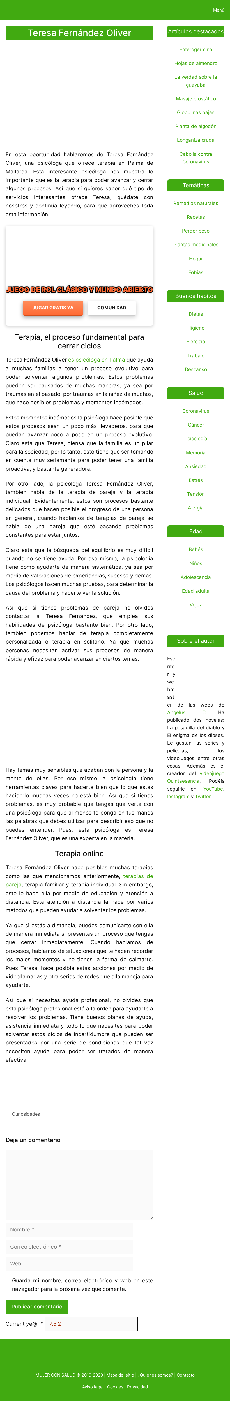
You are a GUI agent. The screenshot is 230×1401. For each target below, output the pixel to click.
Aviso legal (93, 1386)
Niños (195, 563)
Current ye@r (24, 1324)
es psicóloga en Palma (96, 360)
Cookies (115, 1386)
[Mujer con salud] (18, 10)
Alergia (196, 508)
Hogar (196, 258)
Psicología (196, 438)
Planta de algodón (196, 126)
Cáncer (196, 425)
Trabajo (195, 355)
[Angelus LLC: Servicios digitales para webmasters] (79, 1085)
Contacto (186, 1375)
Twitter (202, 796)
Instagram (178, 796)
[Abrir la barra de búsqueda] (189, 10)
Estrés (196, 480)
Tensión (196, 494)
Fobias (195, 272)
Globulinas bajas (196, 112)
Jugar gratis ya (53, 307)
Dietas (196, 314)
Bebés (196, 549)
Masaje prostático (196, 98)
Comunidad (111, 307)
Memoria (196, 452)
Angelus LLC (186, 712)
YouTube (213, 789)
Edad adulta (196, 591)
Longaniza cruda (196, 140)
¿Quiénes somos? (155, 1375)
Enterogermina (196, 49)
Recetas (196, 217)
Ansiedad (196, 466)
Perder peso (196, 231)
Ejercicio (196, 341)
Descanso (196, 369)
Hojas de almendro (195, 63)
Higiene (195, 328)
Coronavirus (195, 411)
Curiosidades (26, 1114)
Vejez (196, 605)
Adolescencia (196, 577)
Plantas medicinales (196, 244)
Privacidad (137, 1386)
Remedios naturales (195, 203)
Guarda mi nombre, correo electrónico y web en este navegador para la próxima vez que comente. (82, 1284)
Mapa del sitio (120, 1375)
